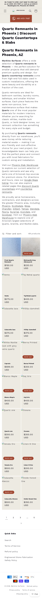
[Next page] (21, 523)
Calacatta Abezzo (11, 499)
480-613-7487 (23, 18)
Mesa (27, 206)
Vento (7, 296)
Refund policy (11, 552)
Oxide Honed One (30, 499)
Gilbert (16, 209)
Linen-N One (28, 465)
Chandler (6, 209)
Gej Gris (27, 397)
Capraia (7, 363)
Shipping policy (22, 594)
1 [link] (6, 517)
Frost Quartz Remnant (9, 261)
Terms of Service (12, 546)
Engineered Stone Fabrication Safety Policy (19, 558)
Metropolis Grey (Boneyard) (30, 261)
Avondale (25, 212)
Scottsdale (17, 206)
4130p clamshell (30, 329)
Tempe (24, 209)
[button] (5, 11)
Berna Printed (29, 363)
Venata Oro (9, 465)
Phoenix (6, 206)
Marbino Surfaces (17, 586)
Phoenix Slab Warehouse (25, 165)
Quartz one (9, 431)
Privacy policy (14, 590)
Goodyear (7, 215)
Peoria (5, 212)
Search (8, 540)
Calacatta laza (10, 329)
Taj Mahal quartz (30, 296)
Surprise (14, 212)
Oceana (26, 431)
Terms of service (28, 590)
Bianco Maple (10, 397)
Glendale (34, 209)
